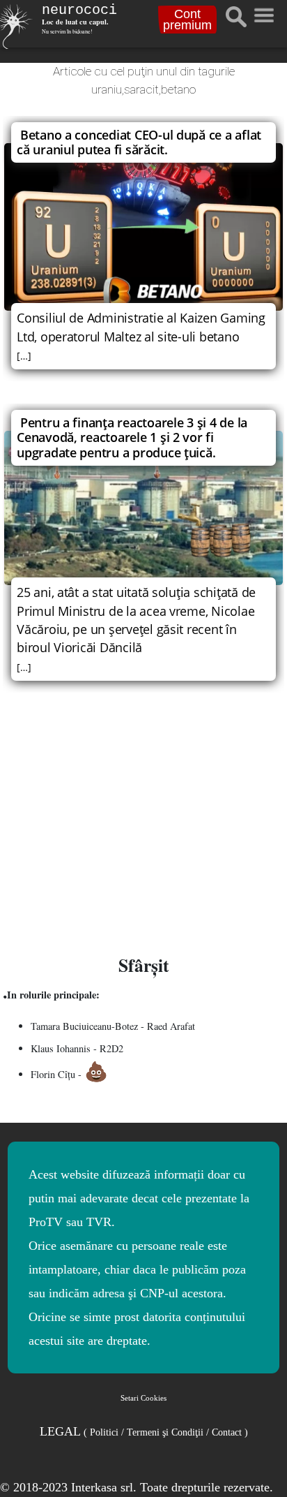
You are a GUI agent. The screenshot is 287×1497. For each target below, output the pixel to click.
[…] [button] (24, 355)
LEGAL (144, 1431)
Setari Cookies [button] (143, 1398)
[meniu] (263, 12)
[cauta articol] (236, 17)
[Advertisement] (143, 826)
